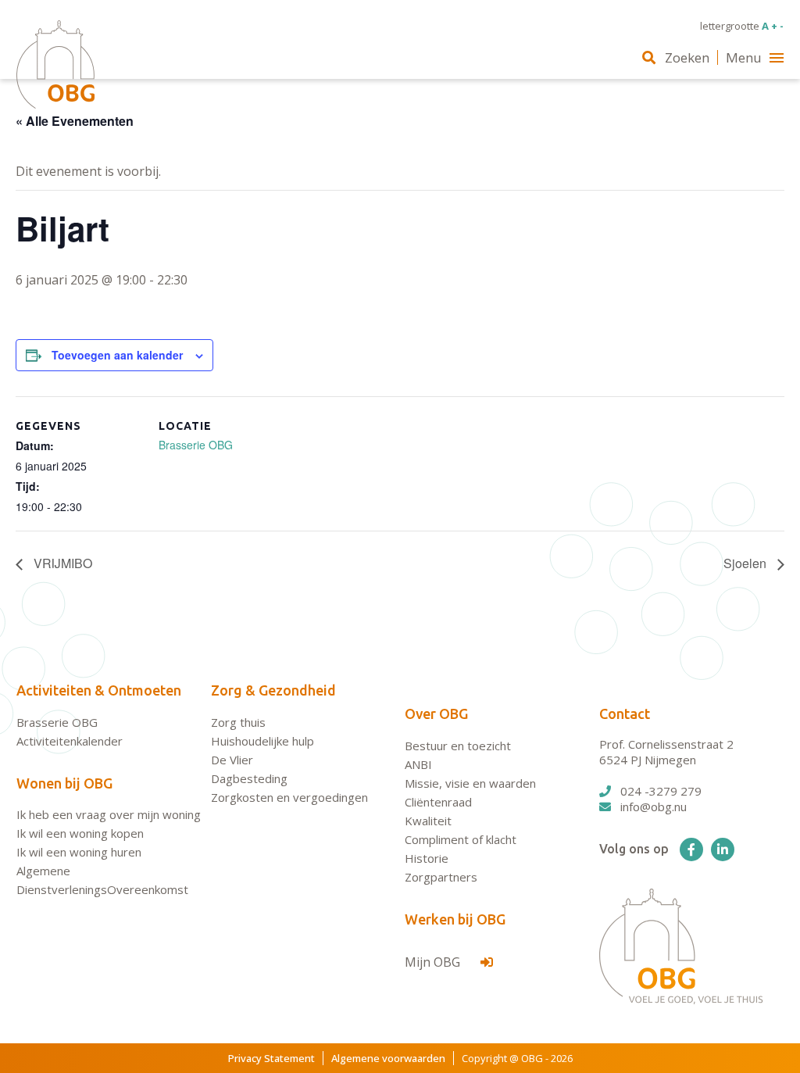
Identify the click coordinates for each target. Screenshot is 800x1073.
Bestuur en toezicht (458, 745)
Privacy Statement (271, 1058)
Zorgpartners (441, 877)
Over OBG (436, 713)
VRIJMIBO (61, 563)
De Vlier (232, 759)
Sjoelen (746, 563)
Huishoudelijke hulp (262, 741)
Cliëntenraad (438, 802)
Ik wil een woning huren (78, 852)
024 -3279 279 (661, 791)
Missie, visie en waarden (470, 783)
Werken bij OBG (455, 919)
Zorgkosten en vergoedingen (289, 797)
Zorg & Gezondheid (273, 690)
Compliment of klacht (460, 839)
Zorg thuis (238, 722)
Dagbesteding (249, 778)
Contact (624, 713)
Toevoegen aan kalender (117, 355)
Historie (426, 858)
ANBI (418, 764)
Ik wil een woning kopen (80, 833)
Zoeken (687, 57)
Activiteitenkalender (69, 741)
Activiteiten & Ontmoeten (98, 690)
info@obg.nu (653, 806)
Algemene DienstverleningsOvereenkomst (102, 880)
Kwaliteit (428, 820)
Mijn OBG (434, 962)
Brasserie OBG (196, 444)
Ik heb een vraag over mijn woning (108, 814)
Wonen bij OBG (64, 783)
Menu (744, 57)
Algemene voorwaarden (388, 1058)
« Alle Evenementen (75, 121)
